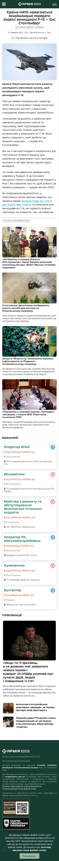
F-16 (4, 221)
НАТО (27, 221)
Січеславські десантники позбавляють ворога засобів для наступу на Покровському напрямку (25, 308)
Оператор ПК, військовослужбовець (22, 538)
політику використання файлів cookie (32, 849)
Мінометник (14, 474)
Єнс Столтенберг (16, 221)
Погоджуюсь (29, 856)
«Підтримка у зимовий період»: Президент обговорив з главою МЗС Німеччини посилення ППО (28, 414)
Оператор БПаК (17, 447)
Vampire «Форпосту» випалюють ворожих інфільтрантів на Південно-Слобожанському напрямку (27, 361)
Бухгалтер (12, 590)
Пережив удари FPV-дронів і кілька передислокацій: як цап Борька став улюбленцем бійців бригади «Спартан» (36, 722)
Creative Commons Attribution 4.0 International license (29, 766)
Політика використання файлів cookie (19, 789)
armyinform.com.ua (15, 776)
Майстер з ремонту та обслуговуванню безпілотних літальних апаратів (23, 507)
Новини (39, 27)
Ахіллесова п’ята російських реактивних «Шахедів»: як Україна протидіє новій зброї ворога (35, 707)
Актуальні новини (25, 27)
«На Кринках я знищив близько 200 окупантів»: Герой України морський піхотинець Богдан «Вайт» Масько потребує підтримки (29, 263)
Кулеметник (14, 565)
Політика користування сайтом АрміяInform (22, 786)
